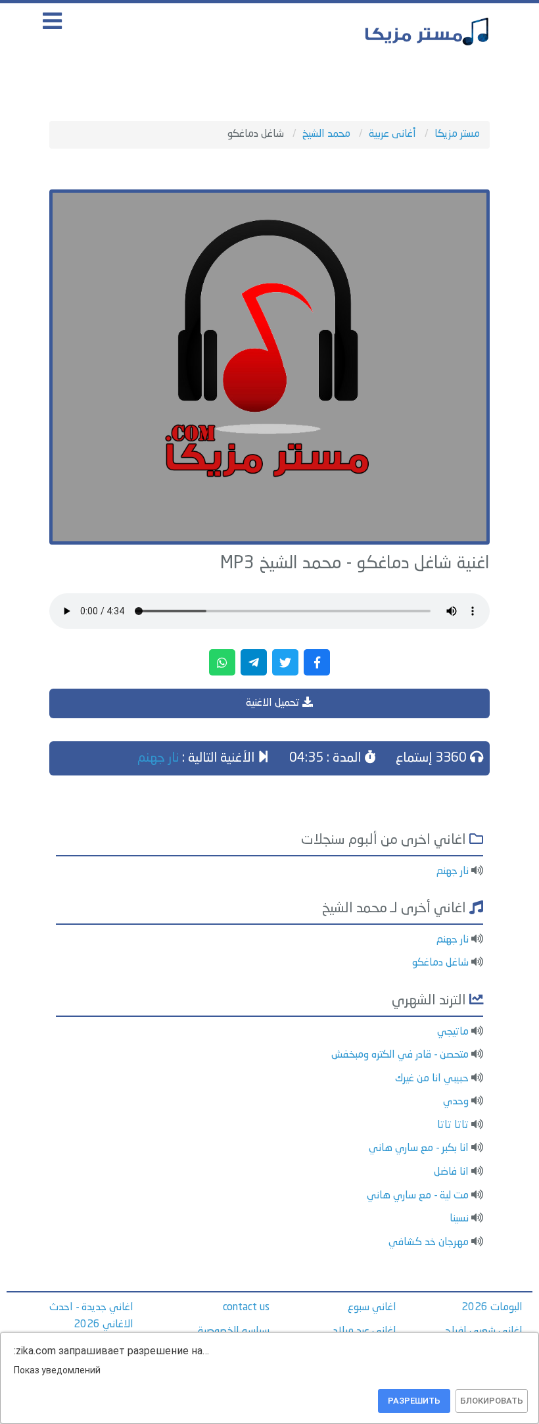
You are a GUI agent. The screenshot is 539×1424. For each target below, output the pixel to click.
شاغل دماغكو (440, 963)
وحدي (456, 1101)
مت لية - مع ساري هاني (418, 1196)
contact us (246, 1307)
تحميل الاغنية (274, 703)
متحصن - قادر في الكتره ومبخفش (400, 1055)
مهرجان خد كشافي (428, 1242)
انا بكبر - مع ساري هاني (419, 1148)
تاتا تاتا (453, 1125)
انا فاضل (451, 1172)
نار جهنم (158, 758)
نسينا (459, 1219)
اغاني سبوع (372, 1307)
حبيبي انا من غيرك (432, 1078)
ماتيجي (453, 1032)
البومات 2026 (492, 1307)
